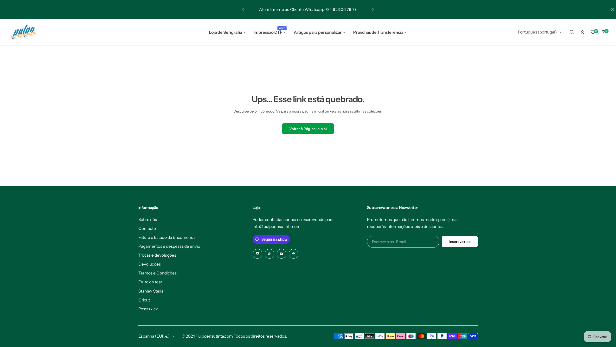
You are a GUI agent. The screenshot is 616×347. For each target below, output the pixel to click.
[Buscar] (571, 32)
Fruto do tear (150, 282)
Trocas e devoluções (157, 255)
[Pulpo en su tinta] (23, 32)
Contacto (147, 228)
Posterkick (148, 309)
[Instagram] (257, 254)
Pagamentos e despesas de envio (169, 246)
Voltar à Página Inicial (308, 129)
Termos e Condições (157, 273)
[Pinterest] (293, 254)
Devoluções (149, 264)
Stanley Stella (150, 291)
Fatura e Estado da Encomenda (167, 237)
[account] (582, 32)
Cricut (144, 300)
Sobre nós (147, 219)
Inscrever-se (460, 241)
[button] (243, 9)
